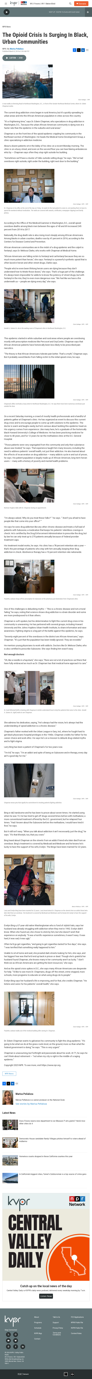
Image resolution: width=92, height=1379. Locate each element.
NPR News (6, 26)
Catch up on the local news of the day (46, 1286)
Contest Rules (76, 1333)
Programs (38, 1322)
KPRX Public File (77, 1322)
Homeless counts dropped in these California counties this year (45, 1156)
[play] (7, 12)
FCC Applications (77, 1317)
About (36, 1317)
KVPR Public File (77, 1328)
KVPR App (38, 1333)
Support (56, 1322)
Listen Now (46, 1296)
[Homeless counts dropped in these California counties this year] (10, 1160)
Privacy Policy (58, 1328)
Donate (82, 3)
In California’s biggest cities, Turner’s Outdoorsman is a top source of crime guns (52, 1174)
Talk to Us (56, 1317)
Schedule (37, 1328)
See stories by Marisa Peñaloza (31, 1103)
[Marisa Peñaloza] (7, 1097)
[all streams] (88, 12)
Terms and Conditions (57, 1334)
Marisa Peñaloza (16, 49)
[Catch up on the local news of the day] (46, 1237)
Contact (37, 1339)
